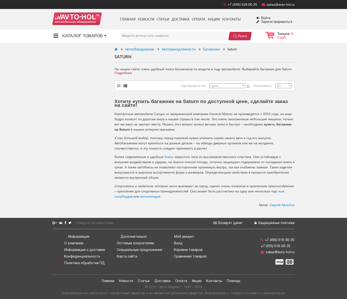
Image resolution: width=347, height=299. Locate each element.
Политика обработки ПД (84, 263)
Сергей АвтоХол (282, 205)
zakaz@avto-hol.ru (281, 4)
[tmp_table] (120, 86)
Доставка (181, 19)
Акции (214, 19)
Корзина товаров (188, 250)
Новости (146, 19)
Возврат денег (230, 223)
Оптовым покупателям (135, 243)
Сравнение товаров (190, 256)
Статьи (163, 19)
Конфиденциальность (82, 256)
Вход (178, 243)
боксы (169, 157)
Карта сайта (127, 256)
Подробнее (123, 73)
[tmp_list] (127, 86)
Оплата (198, 19)
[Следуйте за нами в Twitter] (70, 223)
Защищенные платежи (276, 223)
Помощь (234, 281)
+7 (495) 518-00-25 (242, 4)
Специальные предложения (139, 250)
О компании (73, 243)
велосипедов (150, 196)
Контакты (231, 19)
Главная (127, 19)
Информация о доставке (84, 250)
